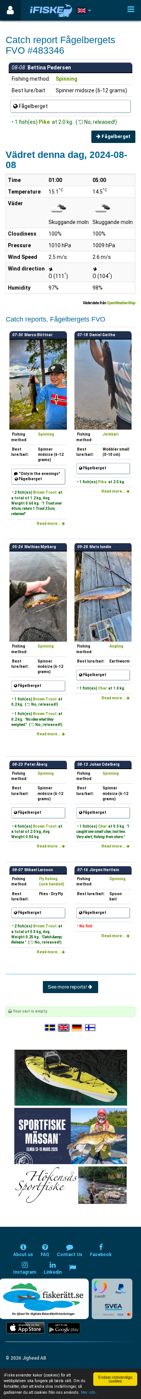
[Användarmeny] (10, 10)
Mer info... (90, 1392)
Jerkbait (111, 434)
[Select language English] (64, 1028)
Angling (116, 646)
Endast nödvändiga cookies (115, 1379)
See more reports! (68, 987)
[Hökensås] (70, 1185)
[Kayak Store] (70, 1077)
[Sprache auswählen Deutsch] (77, 1028)
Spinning (66, 79)
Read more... (49, 523)
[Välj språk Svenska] (50, 1028)
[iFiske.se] (51, 10)
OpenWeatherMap (121, 303)
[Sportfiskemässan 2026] (70, 1135)
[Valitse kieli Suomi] (90, 1028)
